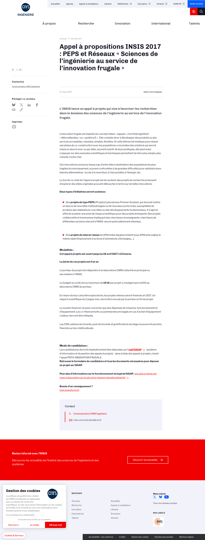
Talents (194, 23)
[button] (14, 535)
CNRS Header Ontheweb (193, 11)
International (160, 23)
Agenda (69, 4)
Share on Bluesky (13, 105)
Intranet (160, 4)
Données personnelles (164, 537)
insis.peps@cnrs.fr (69, 390)
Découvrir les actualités (145, 460)
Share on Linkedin (29, 105)
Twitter (154, 496)
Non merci (13, 525)
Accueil (63, 38)
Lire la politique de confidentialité (20, 515)
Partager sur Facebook (37, 105)
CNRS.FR (177, 4)
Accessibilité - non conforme (101, 537)
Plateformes (123, 4)
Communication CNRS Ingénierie (26, 86)
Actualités (55, 4)
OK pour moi (55, 525)
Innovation (122, 23)
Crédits (122, 537)
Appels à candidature (88, 4)
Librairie (108, 4)
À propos (49, 23)
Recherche (86, 23)
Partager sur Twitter (21, 105)
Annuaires (142, 4)
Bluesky (160, 496)
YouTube (166, 496)
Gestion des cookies (140, 537)
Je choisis (34, 525)
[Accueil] (25, 9)
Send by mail (13, 109)
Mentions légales (186, 537)
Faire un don (196, 4)
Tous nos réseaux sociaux (165, 503)
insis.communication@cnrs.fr (87, 420)
